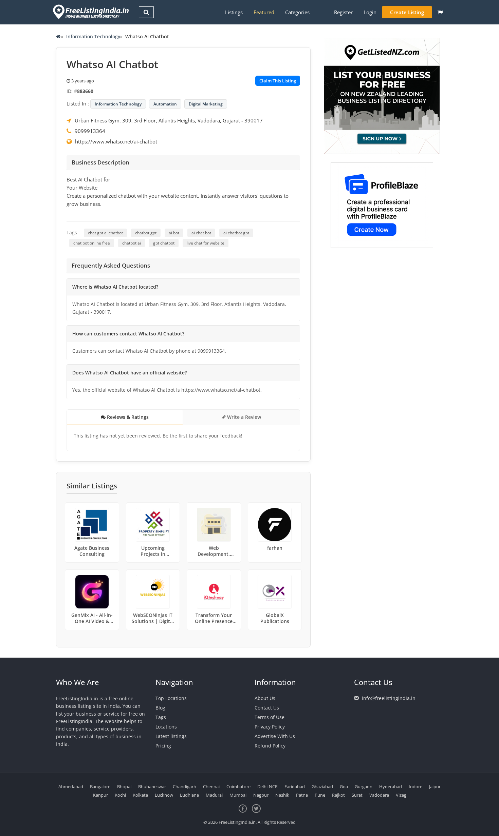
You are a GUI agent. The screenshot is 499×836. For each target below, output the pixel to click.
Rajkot (338, 795)
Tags (160, 717)
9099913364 (90, 131)
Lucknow (164, 795)
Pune (320, 795)
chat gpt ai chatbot (105, 233)
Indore (415, 786)
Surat (357, 795)
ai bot (174, 233)
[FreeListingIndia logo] (91, 11)
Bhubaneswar (152, 786)
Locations (166, 726)
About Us (265, 698)
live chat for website (205, 243)
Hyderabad (390, 786)
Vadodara (379, 795)
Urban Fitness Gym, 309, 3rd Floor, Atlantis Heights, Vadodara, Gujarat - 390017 (169, 120)
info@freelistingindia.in (388, 698)
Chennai (211, 786)
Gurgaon (363, 786)
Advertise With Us (275, 736)
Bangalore (100, 786)
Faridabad (294, 786)
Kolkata (140, 795)
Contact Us (267, 707)
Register (343, 12)
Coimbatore (238, 786)
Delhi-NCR (267, 786)
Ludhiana (189, 795)
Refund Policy (270, 745)
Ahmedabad (70, 786)
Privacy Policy (270, 726)
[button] (440, 12)
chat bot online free (91, 243)
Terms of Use (269, 717)
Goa (344, 786)
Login (370, 12)
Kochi (120, 795)
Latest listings (171, 736)
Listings (234, 12)
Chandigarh (184, 786)
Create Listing (407, 12)
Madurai (214, 795)
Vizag (401, 795)
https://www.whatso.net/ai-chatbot (116, 141)
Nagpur (261, 795)
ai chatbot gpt (236, 233)
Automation (165, 104)
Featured (264, 12)
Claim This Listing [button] (277, 81)
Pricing (163, 745)
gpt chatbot (163, 243)
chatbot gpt (145, 233)
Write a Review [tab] (243, 417)
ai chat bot (201, 233)
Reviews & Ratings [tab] (127, 417)
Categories (297, 12)
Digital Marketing (206, 104)
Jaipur (435, 786)
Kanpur (100, 795)
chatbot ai (131, 243)
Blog (160, 707)
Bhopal (124, 786)
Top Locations (171, 698)
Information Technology (93, 36)
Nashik (282, 795)
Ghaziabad (322, 786)
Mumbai (237, 795)
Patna (302, 795)
